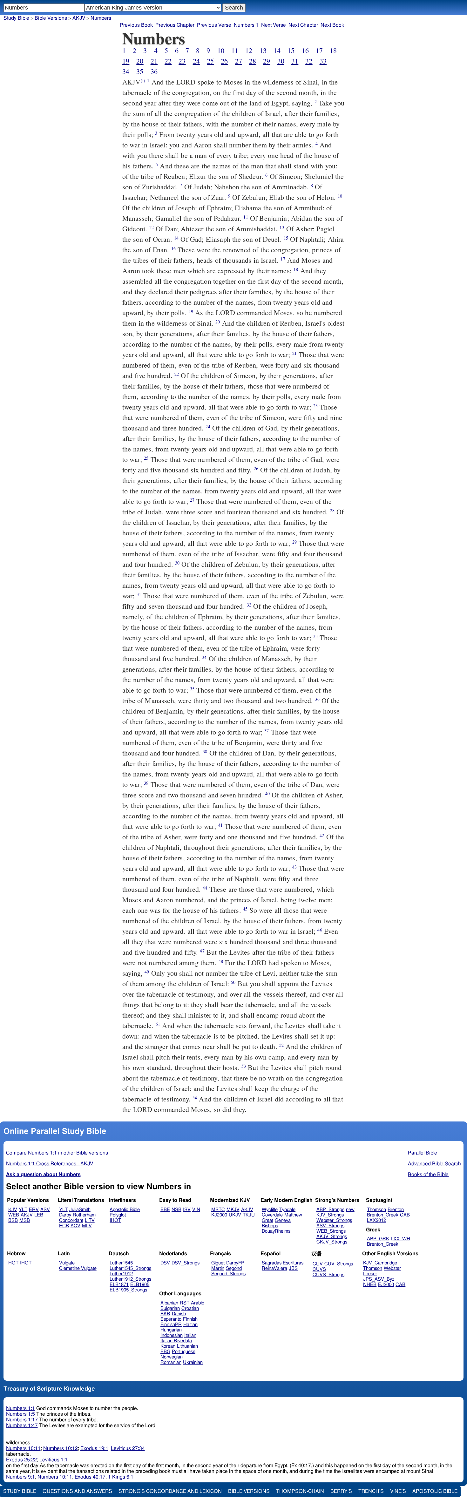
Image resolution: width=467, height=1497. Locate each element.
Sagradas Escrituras (282, 1263)
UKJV (235, 1215)
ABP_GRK (378, 1238)
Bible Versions (51, 18)
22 (168, 60)
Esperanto (170, 1319)
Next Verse (273, 25)
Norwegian (171, 1357)
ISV (187, 1209)
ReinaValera (274, 1268)
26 (224, 60)
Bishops (270, 1225)
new (350, 1209)
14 (277, 50)
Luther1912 (121, 1273)
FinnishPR (171, 1324)
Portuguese (183, 1351)
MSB (24, 1220)
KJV (12, 1209)
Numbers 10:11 (23, 1448)
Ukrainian (193, 1362)
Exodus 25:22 (21, 1459)
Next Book (332, 25)
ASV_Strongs (330, 1225)
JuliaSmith (80, 1209)
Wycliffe (270, 1209)
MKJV (233, 1209)
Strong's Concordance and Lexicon (170, 1491)
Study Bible (16, 18)
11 (234, 50)
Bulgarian (170, 1308)
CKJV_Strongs (331, 1242)
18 (333, 50)
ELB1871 (119, 1284)
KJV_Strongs (330, 1215)
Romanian (170, 1362)
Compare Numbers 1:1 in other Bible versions (57, 1152)
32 (308, 60)
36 (154, 71)
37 (266, 731)
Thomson (376, 1209)
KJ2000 (219, 1215)
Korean (167, 1346)
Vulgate (67, 1263)
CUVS (319, 1269)
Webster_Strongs (334, 1220)
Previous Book (136, 25)
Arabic (197, 1303)
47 (202, 951)
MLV (87, 1225)
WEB (13, 1215)
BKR (165, 1313)
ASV (45, 1209)
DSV (165, 1263)
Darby (65, 1215)
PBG (165, 1351)
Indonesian (171, 1335)
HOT (13, 1263)
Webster (392, 1268)
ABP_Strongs (330, 1209)
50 (233, 982)
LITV (90, 1220)
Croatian (190, 1308)
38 (205, 751)
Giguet (218, 1263)
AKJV (78, 18)
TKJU (249, 1215)
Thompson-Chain (300, 1491)
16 (305, 50)
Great (267, 1220)
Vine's (398, 1491)
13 (263, 50)
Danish (179, 1313)
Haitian (190, 1324)
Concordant (71, 1220)
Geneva (283, 1220)
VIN (196, 1209)
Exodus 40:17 (90, 1477)
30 (280, 60)
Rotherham (84, 1215)
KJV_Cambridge (380, 1263)
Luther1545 (121, 1263)
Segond (234, 1268)
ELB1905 (139, 1284)
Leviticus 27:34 (128, 1448)
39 (146, 783)
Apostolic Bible (434, 1491)
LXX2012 (376, 1220)
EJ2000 (386, 1284)
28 (252, 60)
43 (294, 867)
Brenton (396, 1209)
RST (184, 1303)
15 (291, 50)
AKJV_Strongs (331, 1236)
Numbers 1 (246, 25)
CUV (318, 1264)
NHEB (369, 1284)
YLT (23, 1209)
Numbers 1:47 (22, 1425)
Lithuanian (187, 1346)
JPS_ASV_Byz (378, 1279)
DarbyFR (235, 1263)
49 (147, 972)
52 (281, 1045)
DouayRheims (276, 1231)
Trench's (371, 1491)
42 (322, 835)
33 (323, 60)
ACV (75, 1225)
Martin (217, 1268)
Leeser (370, 1273)
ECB (64, 1225)
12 (248, 50)
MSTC (218, 1209)
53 (243, 1066)
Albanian (169, 1303)
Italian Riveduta (176, 1340)
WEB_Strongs (331, 1231)
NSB (176, 1209)
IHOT (115, 1220)
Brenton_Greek (382, 1215)
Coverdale (272, 1215)
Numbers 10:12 (60, 1448)
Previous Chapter (174, 25)
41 (220, 825)
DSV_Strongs (186, 1263)
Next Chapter (303, 25)
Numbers (101, 18)
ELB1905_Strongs (128, 1290)
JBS (293, 1268)
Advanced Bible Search (434, 1163)
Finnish (190, 1319)
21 (154, 60)
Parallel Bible (422, 1152)
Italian (190, 1335)
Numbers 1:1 (20, 1408)
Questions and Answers (77, 1491)
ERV (34, 1209)
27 (238, 60)
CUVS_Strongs (328, 1274)
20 (139, 60)
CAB (405, 1215)
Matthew (293, 1215)
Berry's (341, 1491)
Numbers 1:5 (20, 1414)
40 (267, 793)
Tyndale (287, 1209)
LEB (38, 1215)
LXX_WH (400, 1238)
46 (319, 930)
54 (195, 1097)
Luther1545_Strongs (130, 1268)
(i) (143, 81)
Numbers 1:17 (22, 1419)
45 (245, 909)
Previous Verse (214, 25)
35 (139, 71)
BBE (165, 1209)
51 (158, 1024)
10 (220, 50)
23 (182, 60)
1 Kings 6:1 (120, 1477)
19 (125, 60)
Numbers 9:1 (20, 1477)
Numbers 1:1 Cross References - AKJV (49, 1163)
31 (294, 60)
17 (319, 50)
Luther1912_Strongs (130, 1279)
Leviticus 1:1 (53, 1459)
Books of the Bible (428, 1174)
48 (221, 961)
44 (205, 888)
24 (196, 60)
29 (266, 60)
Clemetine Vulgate (78, 1268)
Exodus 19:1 (94, 1448)
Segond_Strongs (228, 1273)
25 (210, 60)
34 (125, 71)
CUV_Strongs (338, 1264)
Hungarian (171, 1330)
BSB (13, 1220)
